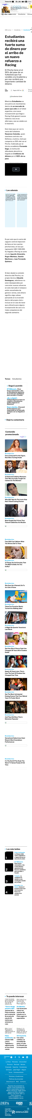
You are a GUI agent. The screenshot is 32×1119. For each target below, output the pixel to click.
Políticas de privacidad (16, 1079)
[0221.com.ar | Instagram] (13, 2)
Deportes (15, 1067)
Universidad (12, 14)
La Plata (8, 1062)
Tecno (10, 1072)
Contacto (23, 1081)
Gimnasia (9, 1070)
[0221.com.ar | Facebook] (16, 2)
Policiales (4, 14)
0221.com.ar (8, 30)
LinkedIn (27, 1057)
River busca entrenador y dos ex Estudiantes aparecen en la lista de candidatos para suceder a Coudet (15, 392)
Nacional (16, 1064)
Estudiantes (21, 14)
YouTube (23, 1057)
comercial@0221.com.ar (16, 1098)
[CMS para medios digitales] (20, 1112)
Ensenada (8, 1067)
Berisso (23, 1064)
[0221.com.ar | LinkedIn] (26, 2)
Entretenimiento (18, 1072)
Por (6, 90)
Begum (24, 1070)
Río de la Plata (27, 1)
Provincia (10, 1064)
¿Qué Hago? (16, 1070)
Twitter (19, 1057)
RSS (17, 1081)
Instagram (11, 1057)
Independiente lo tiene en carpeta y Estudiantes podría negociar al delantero (16, 401)
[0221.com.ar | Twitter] (20, 2)
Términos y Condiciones (16, 1076)
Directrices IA (10, 1081)
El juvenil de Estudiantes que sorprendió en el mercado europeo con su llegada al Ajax (16, 410)
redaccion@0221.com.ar (15, 1097)
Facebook (15, 1057)
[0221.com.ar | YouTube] (23, 2)
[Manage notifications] (28, 1108)
